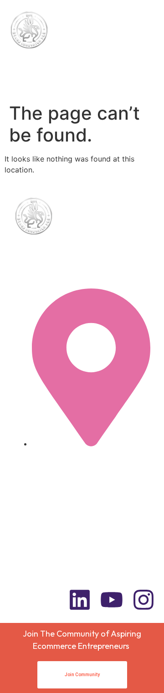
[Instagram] (143, 599)
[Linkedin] (79, 599)
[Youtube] (111, 599)
